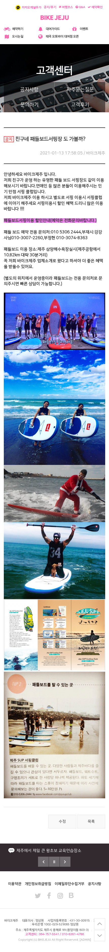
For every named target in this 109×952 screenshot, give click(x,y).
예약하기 (17, 29)
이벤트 (84, 29)
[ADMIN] (85, 939)
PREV (43, 862)
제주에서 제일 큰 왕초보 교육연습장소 (48, 850)
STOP (54, 862)
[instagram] (60, 893)
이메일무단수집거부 (69, 884)
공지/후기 (50, 7)
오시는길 (17, 36)
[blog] (71, 893)
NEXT (65, 862)
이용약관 (14, 884)
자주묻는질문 (80, 89)
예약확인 (97, 7)
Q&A (81, 7)
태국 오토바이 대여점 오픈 (62, 36)
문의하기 (29, 104)
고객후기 (80, 104)
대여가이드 (53, 29)
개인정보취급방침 (38, 884)
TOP (99, 923)
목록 (91, 821)
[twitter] (38, 893)
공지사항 (29, 89)
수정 (62, 821)
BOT (99, 935)
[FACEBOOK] (49, 893)
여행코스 (67, 7)
